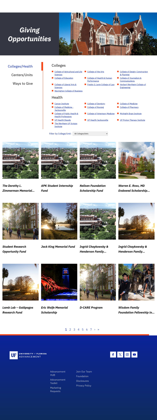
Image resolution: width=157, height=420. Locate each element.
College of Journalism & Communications (130, 79)
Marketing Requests (55, 389)
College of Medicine (128, 103)
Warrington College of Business (69, 91)
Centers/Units (22, 75)
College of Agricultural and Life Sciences (68, 73)
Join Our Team (84, 371)
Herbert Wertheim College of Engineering (133, 86)
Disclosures (82, 380)
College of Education (64, 78)
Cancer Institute (62, 103)
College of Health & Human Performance (99, 79)
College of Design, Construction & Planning (134, 73)
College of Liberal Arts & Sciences (65, 86)
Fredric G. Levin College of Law (100, 84)
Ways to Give (23, 83)
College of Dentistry (96, 103)
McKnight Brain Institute (131, 113)
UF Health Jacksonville (97, 120)
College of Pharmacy (129, 107)
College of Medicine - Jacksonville (64, 108)
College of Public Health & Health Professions (66, 115)
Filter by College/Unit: (60, 133)
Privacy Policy (83, 385)
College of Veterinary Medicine (101, 113)
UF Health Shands (63, 120)
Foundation (82, 376)
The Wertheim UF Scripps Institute (66, 125)
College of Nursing (95, 107)
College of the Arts (95, 71)
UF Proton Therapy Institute (132, 120)
